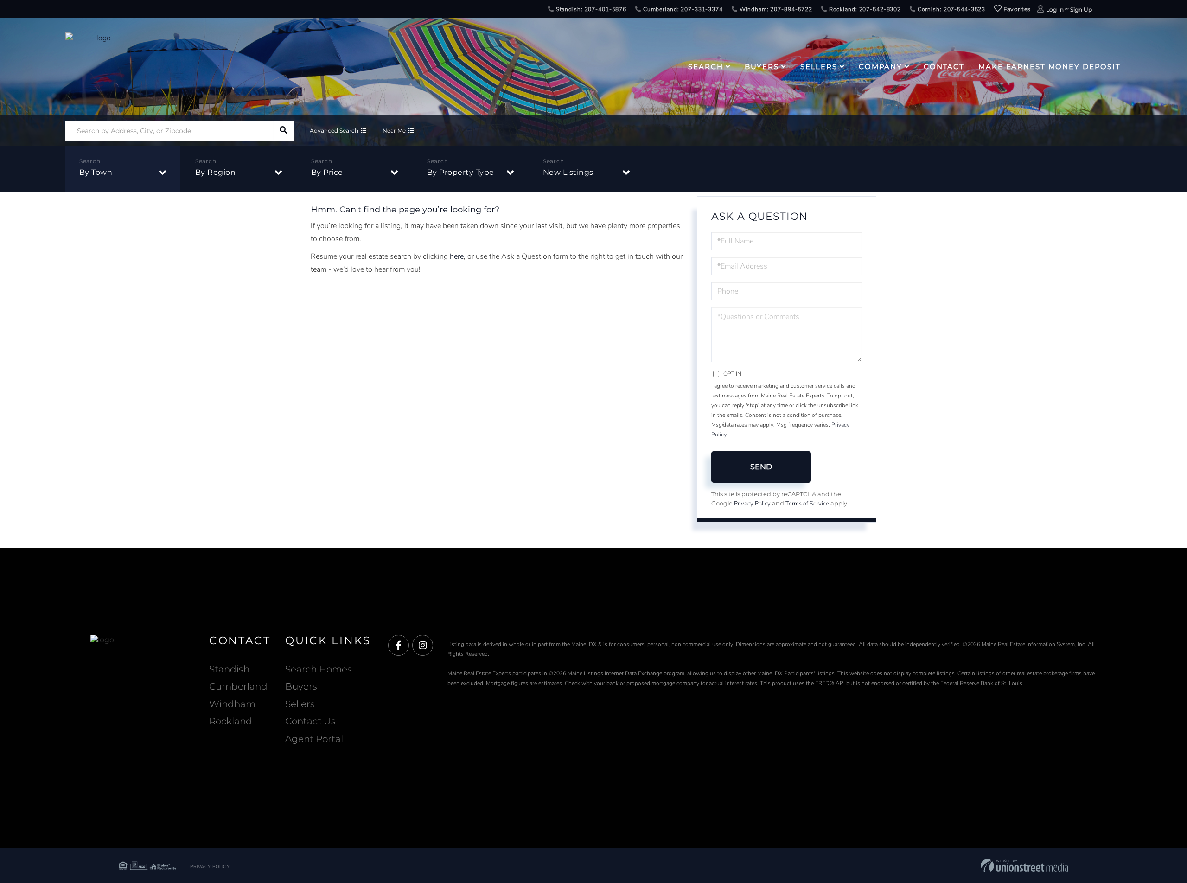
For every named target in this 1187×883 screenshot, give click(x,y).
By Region (215, 172)
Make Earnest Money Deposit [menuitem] (1049, 66)
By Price (327, 172)
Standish (229, 669)
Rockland (230, 721)
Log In (1055, 9)
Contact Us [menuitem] (310, 721)
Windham (232, 704)
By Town (96, 172)
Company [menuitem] (880, 66)
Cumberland (238, 686)
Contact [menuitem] (944, 66)
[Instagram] (423, 645)
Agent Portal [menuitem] (314, 738)
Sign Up (1081, 9)
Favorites (1016, 9)
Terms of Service (807, 503)
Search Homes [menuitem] (318, 669)
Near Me (394, 130)
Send (761, 466)
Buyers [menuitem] (762, 66)
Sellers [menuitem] (818, 66)
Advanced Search (334, 130)
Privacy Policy (752, 503)
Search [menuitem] (705, 66)
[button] (284, 131)
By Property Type (460, 172)
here (457, 256)
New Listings (568, 172)
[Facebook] (398, 645)
